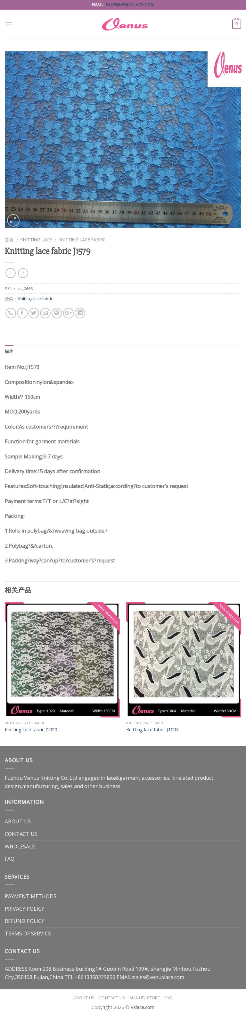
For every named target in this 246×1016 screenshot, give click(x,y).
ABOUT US (18, 821)
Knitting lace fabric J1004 (152, 730)
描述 (9, 351)
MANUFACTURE (144, 998)
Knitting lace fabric (82, 240)
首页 (9, 240)
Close (214, 90)
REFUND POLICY (24, 921)
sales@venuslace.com (130, 4)
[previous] (5, 674)
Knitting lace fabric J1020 (31, 730)
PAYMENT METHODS (30, 896)
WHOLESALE (20, 846)
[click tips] (227, 66)
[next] (241, 674)
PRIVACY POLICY (24, 908)
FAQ (9, 858)
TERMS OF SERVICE (28, 933)
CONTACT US (21, 834)
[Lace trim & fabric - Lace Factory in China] (123, 24)
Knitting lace (36, 240)
